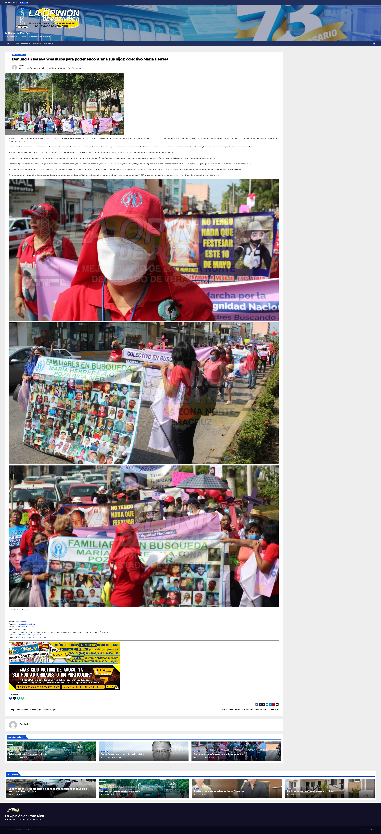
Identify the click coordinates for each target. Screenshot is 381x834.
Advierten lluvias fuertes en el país (28, 754)
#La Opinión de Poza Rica (66, 68)
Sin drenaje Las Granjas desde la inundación (218, 754)
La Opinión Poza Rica (25, 627)
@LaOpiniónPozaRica (26, 624)
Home (9, 43)
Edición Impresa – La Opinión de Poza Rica (34, 43)
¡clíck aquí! (37, 635)
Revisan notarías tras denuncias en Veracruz (219, 791)
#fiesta (53, 68)
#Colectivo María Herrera (41, 68)
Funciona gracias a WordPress (14, 830)
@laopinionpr (21, 621)
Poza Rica (15, 54)
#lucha (78, 68)
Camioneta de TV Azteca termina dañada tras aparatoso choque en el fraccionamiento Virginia (47, 790)
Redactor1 (25, 757)
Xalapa (197, 788)
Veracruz (11, 786)
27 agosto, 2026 (16, 795)
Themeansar (38, 830)
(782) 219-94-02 (24, 635)
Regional (22, 54)
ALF (23, 66)
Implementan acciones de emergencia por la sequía (33, 709)
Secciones (362, 830)
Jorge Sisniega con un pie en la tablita (122, 754)
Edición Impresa (371, 830)
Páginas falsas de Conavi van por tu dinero (311, 791)
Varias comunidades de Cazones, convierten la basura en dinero (248, 709)
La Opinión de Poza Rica (17, 33)
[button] (370, 43)
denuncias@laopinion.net (27, 637)
